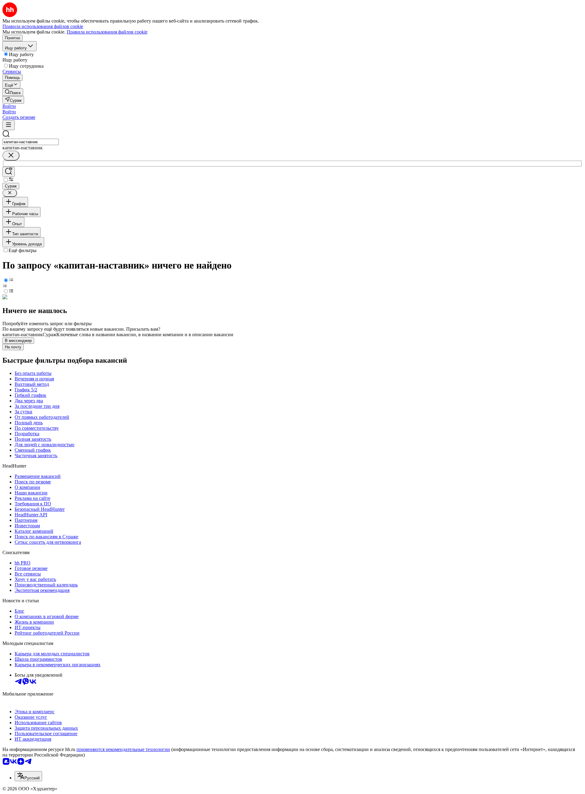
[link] (12, 92)
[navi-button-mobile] (8, 125)
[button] (9, 106)
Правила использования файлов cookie (107, 31)
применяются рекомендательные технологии (123, 749)
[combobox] (30, 142)
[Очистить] (11, 156)
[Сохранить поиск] (8, 172)
